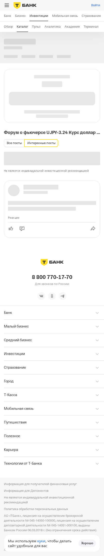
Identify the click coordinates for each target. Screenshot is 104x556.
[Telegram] (63, 296)
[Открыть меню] (7, 5)
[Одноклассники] (52, 296)
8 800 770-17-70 (52, 277)
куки (41, 540)
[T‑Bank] (25, 5)
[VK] (41, 296)
